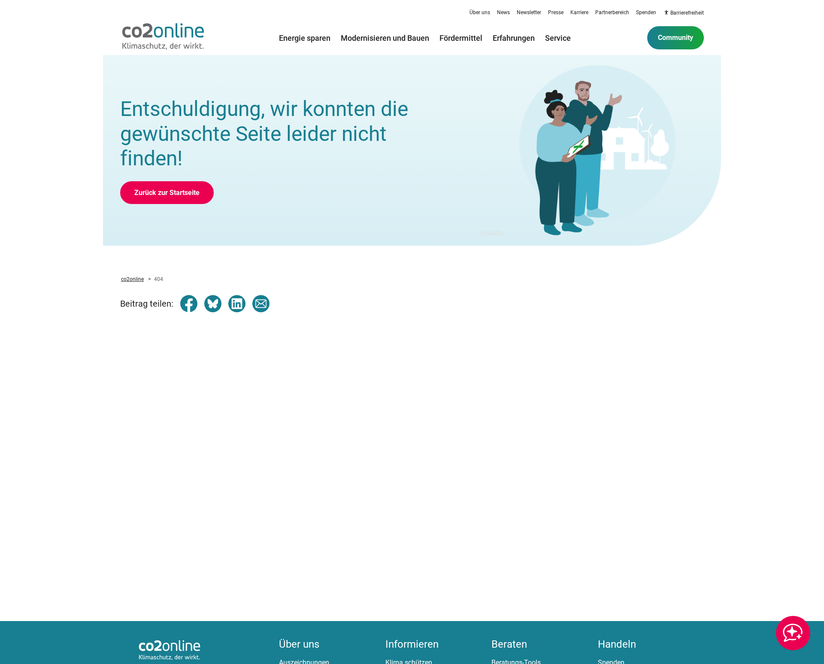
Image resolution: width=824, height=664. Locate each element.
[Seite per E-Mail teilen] (261, 303)
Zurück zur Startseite (167, 193)
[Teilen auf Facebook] (188, 303)
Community (675, 38)
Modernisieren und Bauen (385, 38)
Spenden (646, 12)
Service (558, 38)
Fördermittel (460, 38)
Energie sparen (304, 38)
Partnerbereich (612, 12)
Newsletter (529, 12)
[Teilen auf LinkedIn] (236, 303)
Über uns (480, 12)
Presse (555, 12)
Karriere (579, 12)
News (503, 12)
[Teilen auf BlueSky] (212, 303)
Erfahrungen (514, 38)
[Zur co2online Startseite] (163, 38)
